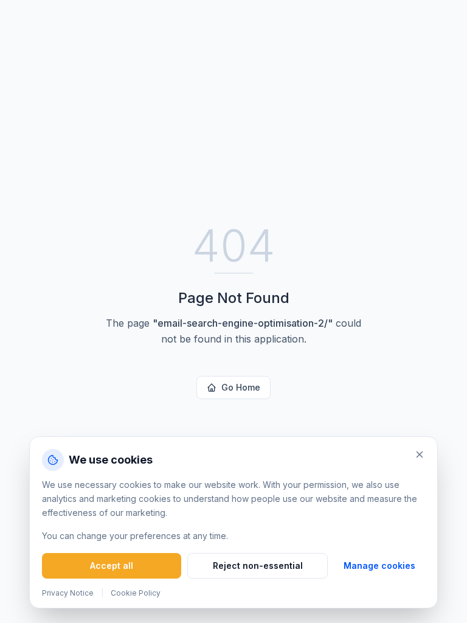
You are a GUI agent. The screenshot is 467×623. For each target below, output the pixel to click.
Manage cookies (379, 565)
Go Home (240, 387)
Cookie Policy (136, 592)
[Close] (419, 454)
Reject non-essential (258, 565)
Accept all (111, 565)
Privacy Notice (68, 592)
